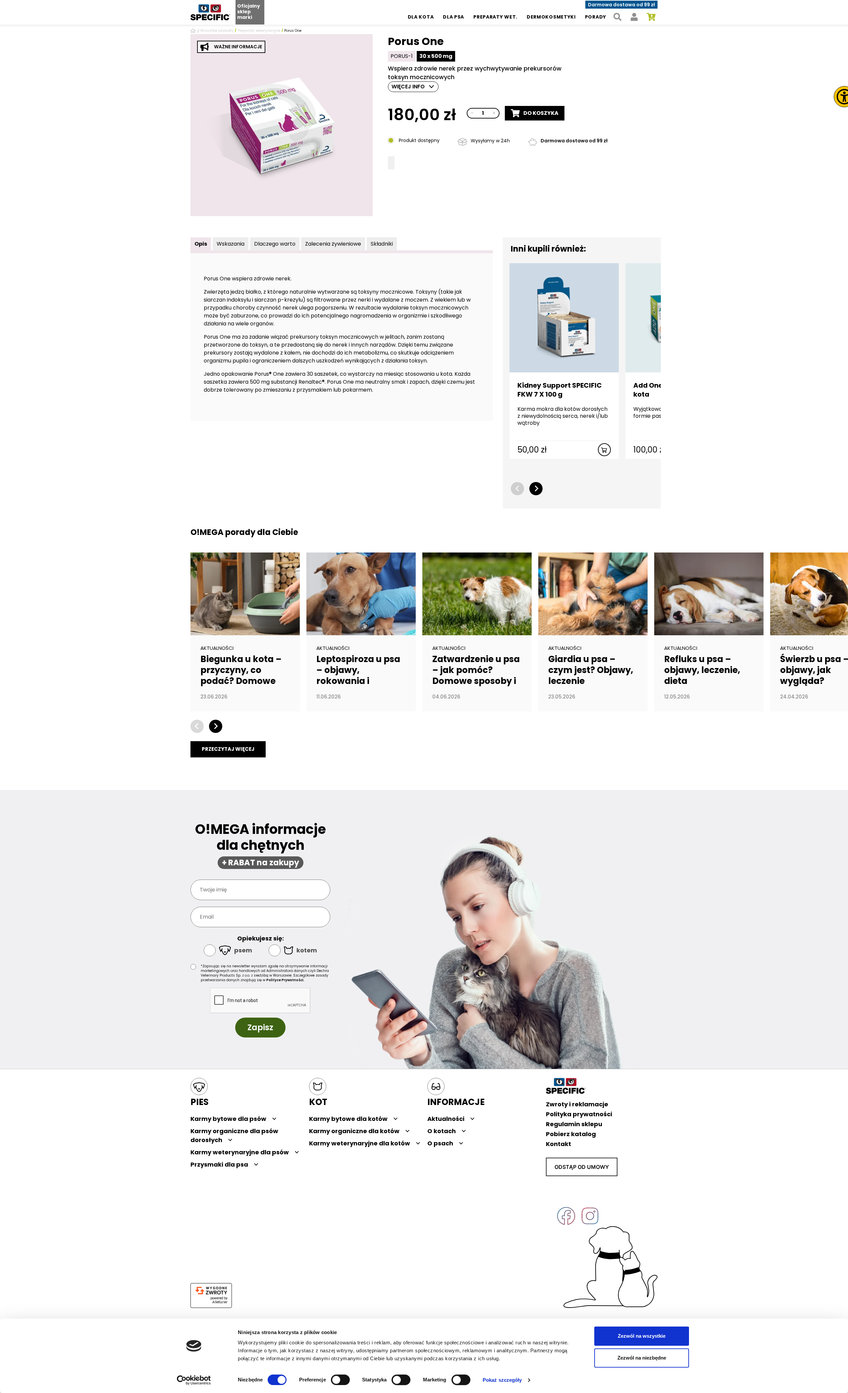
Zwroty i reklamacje (577, 1104)
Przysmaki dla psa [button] (219, 1164)
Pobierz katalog (571, 1134)
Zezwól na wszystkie (641, 1336)
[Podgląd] (281, 125)
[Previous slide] (517, 488)
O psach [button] (440, 1143)
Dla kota (421, 17)
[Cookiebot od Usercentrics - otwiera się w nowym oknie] (194, 1380)
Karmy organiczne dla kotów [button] (354, 1131)
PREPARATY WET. (495, 17)
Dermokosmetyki (551, 17)
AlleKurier (220, 1302)
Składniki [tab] (382, 244)
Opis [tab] (200, 244)
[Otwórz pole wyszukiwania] (617, 17)
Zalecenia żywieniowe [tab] (333, 244)
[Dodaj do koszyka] (604, 449)
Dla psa (453, 17)
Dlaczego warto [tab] (274, 244)
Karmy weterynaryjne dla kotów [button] (359, 1143)
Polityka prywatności (579, 1114)
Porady (595, 17)
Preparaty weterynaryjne (259, 30)
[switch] (340, 1379)
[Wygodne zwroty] (211, 1291)
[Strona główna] (193, 30)
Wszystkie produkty (217, 30)
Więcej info (408, 86)
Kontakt (558, 1144)
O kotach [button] (441, 1131)
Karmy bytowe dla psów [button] (228, 1119)
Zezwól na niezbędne (641, 1358)
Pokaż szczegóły (502, 1380)
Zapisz (260, 1027)
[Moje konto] (634, 17)
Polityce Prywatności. (285, 980)
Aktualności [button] (445, 1119)
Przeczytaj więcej (228, 748)
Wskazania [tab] (230, 244)
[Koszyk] (651, 17)
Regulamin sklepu (574, 1124)
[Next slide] (536, 488)
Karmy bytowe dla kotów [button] (348, 1119)
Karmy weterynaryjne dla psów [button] (239, 1152)
